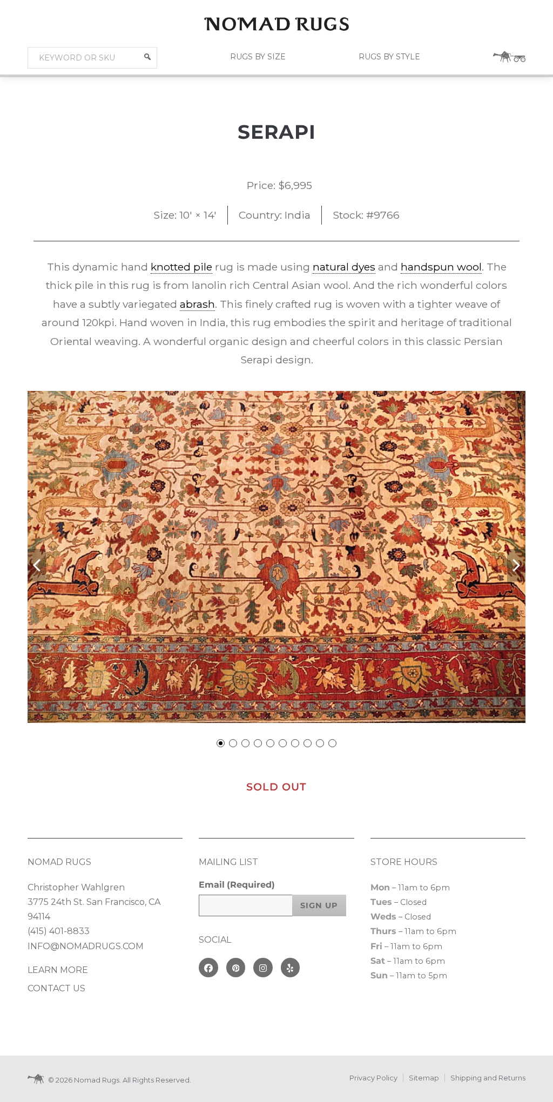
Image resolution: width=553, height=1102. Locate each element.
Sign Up (319, 905)
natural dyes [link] (344, 266)
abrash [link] (197, 304)
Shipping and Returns (487, 1078)
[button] (147, 56)
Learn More (58, 970)
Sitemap (424, 1078)
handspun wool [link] (441, 266)
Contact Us (56, 988)
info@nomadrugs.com (86, 946)
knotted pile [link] (181, 266)
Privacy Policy (373, 1078)
